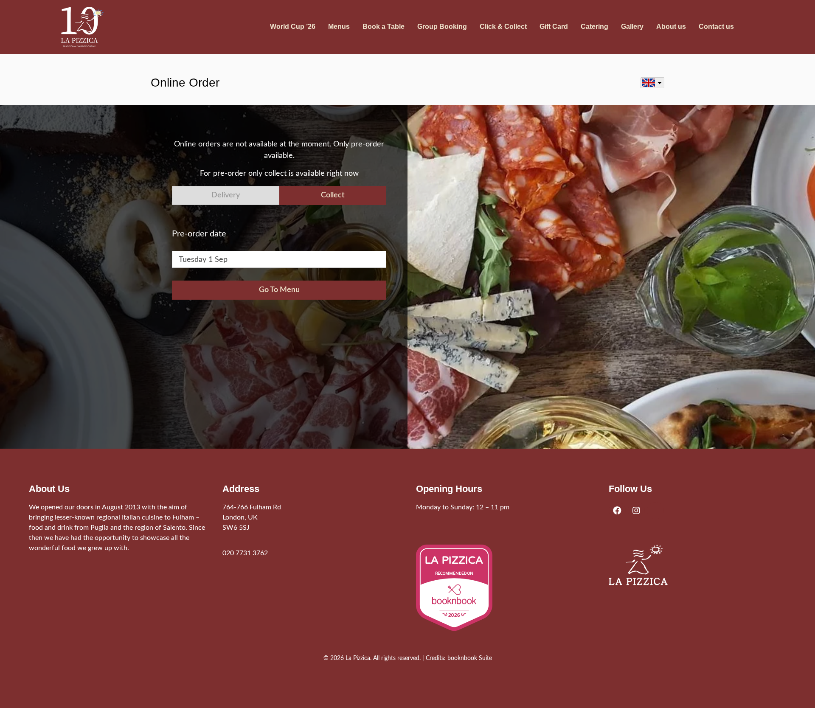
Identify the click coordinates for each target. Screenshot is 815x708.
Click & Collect (503, 26)
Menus (339, 26)
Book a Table (384, 26)
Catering (594, 26)
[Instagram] (636, 510)
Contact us (716, 26)
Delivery (225, 195)
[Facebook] (617, 510)
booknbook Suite (469, 658)
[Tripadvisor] (655, 510)
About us (671, 26)
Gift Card (554, 26)
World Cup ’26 (292, 26)
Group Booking (442, 26)
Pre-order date (199, 234)
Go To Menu (279, 290)
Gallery (632, 26)
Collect (333, 195)
